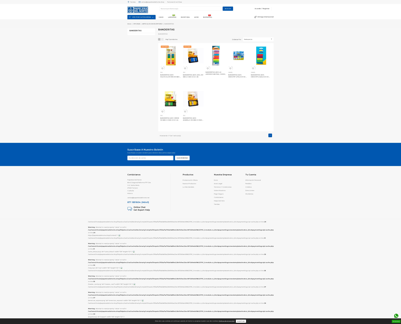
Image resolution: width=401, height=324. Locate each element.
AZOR (196, 17)
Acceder (258, 8)
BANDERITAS (135, 31)
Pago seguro (219, 194)
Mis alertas (249, 194)
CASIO (161, 17)
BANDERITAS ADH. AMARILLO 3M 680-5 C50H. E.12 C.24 (192, 120)
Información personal (253, 180)
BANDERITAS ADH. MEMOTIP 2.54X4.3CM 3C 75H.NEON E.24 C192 (260, 77)
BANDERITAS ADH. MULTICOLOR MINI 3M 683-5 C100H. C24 (170, 77)
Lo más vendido (188, 187)
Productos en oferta (190, 180)
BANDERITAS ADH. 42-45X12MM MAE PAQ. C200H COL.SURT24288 (215, 74)
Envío (216, 180)
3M (161, 72)
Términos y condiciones (222, 187)
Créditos (248, 187)
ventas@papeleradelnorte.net (138, 197)
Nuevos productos (189, 183)
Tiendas (133, 2)
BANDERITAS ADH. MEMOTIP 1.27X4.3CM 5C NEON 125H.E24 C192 (237, 77)
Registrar (266, 8)
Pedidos (248, 183)
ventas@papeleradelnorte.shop (152, 2)
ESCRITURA (185, 17)
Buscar (228, 8)
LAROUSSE (172, 17)
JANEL (230, 72)
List (162, 39)
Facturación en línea (174, 2)
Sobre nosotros (219, 190)
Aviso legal (218, 183)
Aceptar (241, 321)
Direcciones (249, 190)
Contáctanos (134, 175)
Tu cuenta (250, 175)
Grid (159, 39)
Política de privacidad (227, 321)
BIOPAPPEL (207, 17)
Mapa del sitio (219, 201)
